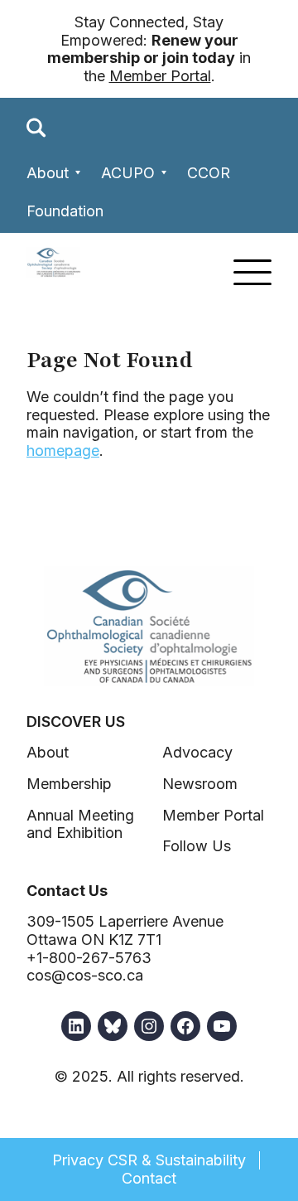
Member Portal (160, 76)
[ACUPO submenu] (164, 173)
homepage (62, 450)
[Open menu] (252, 272)
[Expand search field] (36, 127)
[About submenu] (78, 173)
